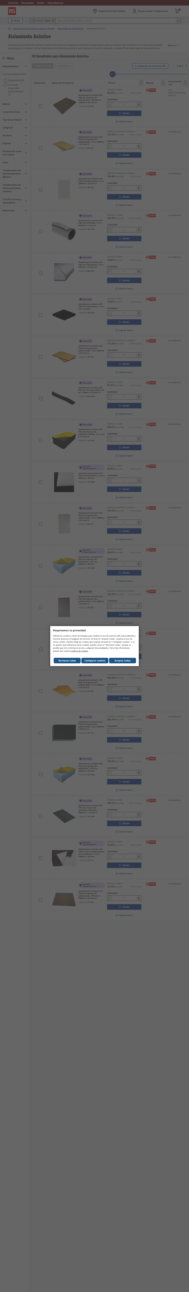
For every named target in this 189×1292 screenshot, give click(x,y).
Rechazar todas (67, 660)
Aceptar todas (122, 660)
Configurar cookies (94, 660)
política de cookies (79, 651)
